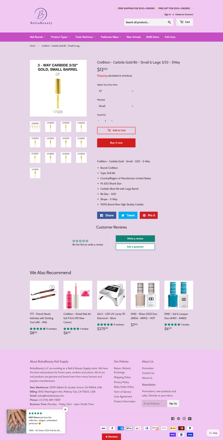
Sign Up (173, 403)
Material (101, 99)
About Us (147, 377)
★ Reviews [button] (111, 436)
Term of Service (122, 391)
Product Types (59, 37)
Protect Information (124, 401)
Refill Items (152, 37)
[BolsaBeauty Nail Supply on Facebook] (173, 419)
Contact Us (148, 373)
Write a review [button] (135, 238)
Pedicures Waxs (110, 37)
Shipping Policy (122, 377)
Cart (187, 22)
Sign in (167, 14)
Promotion (148, 368)
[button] (38, 328)
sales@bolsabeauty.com (51, 395)
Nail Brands (36, 37)
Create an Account (184, 14)
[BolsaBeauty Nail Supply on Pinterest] (178, 419)
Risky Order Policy (124, 386)
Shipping (102, 75)
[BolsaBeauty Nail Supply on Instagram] (184, 419)
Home (32, 45)
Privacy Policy (121, 382)
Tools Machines (84, 37)
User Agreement (123, 396)
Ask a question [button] (135, 246)
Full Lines (170, 37)
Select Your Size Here (107, 84)
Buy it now (116, 142)
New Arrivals (134, 37)
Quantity (101, 114)
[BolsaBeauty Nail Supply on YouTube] (189, 419)
